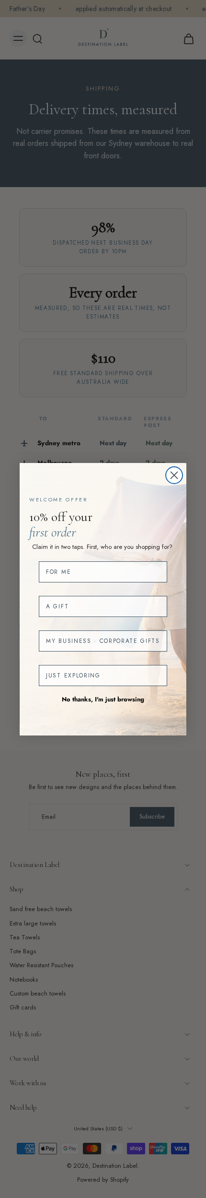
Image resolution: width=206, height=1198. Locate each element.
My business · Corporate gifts (103, 641)
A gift (57, 606)
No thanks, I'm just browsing (103, 699)
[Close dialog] (174, 475)
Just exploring (73, 675)
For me (58, 572)
